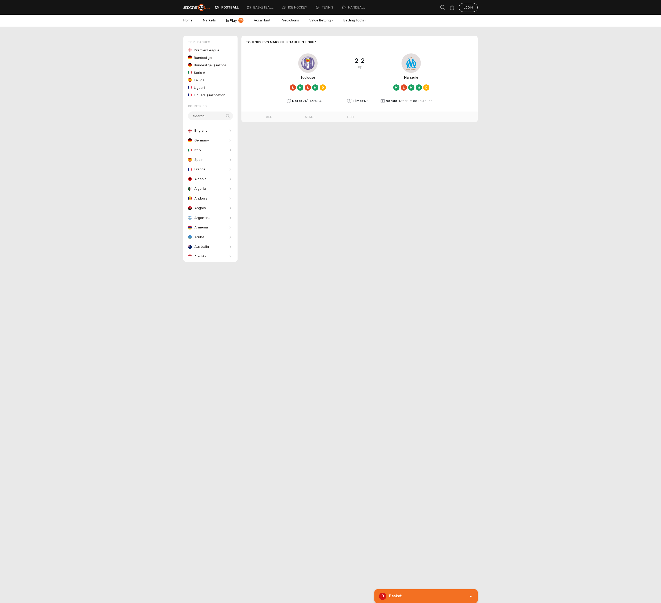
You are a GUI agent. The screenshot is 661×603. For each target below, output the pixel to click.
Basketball (263, 7)
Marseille (411, 77)
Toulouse (307, 77)
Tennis (327, 7)
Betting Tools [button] (353, 20)
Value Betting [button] (320, 20)
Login (468, 7)
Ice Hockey (297, 7)
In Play (234, 20)
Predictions (290, 20)
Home (188, 20)
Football (230, 7)
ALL (269, 117)
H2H (350, 117)
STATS (309, 117)
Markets (209, 20)
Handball (356, 7)
